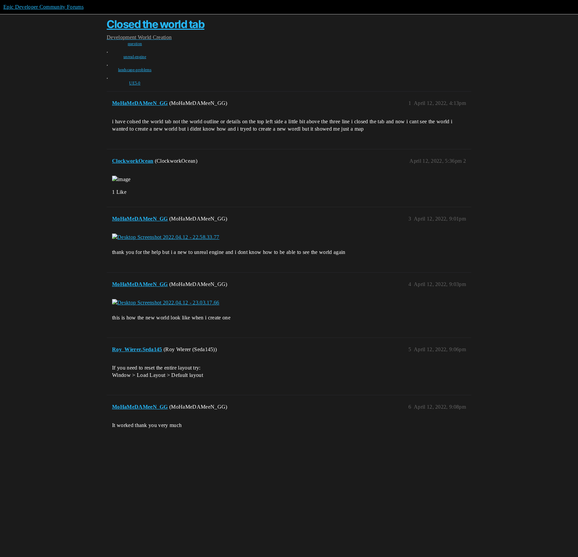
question (135, 43)
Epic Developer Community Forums (43, 7)
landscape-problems (135, 69)
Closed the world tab (155, 24)
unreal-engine (134, 56)
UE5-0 (134, 83)
